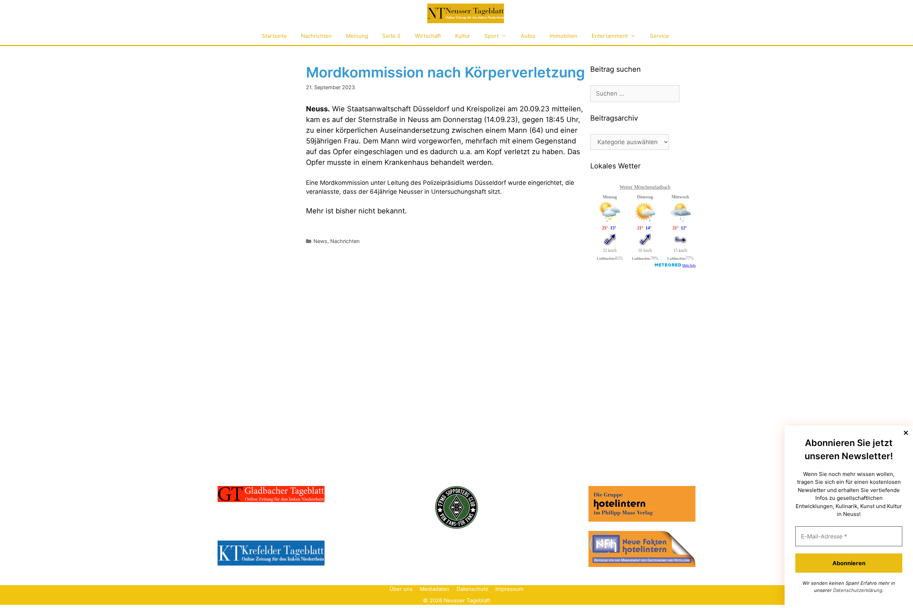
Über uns (401, 589)
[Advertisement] (643, 330)
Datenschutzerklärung (857, 590)
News (320, 241)
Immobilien (563, 35)
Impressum (509, 589)
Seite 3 (391, 35)
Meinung (357, 35)
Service (659, 35)
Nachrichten (316, 35)
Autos (528, 35)
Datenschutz (472, 589)
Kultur (462, 35)
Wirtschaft (428, 35)
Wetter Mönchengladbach (644, 187)
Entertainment (610, 35)
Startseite (274, 35)
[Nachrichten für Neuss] (465, 13)
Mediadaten (434, 589)
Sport (491, 35)
